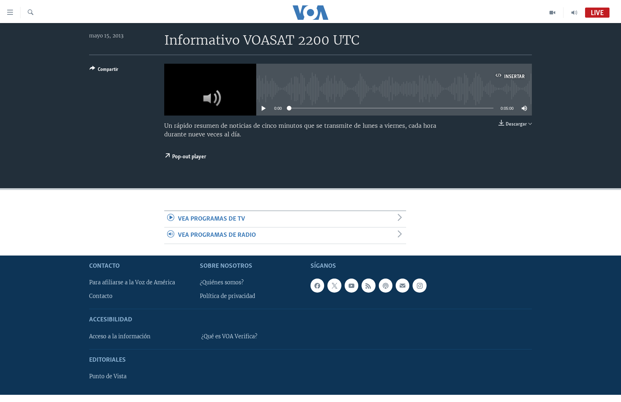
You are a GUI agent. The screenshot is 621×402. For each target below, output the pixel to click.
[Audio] (574, 12)
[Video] (553, 12)
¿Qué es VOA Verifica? (229, 336)
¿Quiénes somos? (222, 282)
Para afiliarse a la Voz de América (132, 282)
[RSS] (368, 285)
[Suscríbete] (402, 285)
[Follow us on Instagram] (419, 285)
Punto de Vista (107, 376)
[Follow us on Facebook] (317, 285)
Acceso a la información (120, 336)
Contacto (100, 296)
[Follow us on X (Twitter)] (334, 285)
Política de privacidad (227, 296)
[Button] (103, 70)
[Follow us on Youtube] (351, 285)
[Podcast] (385, 285)
